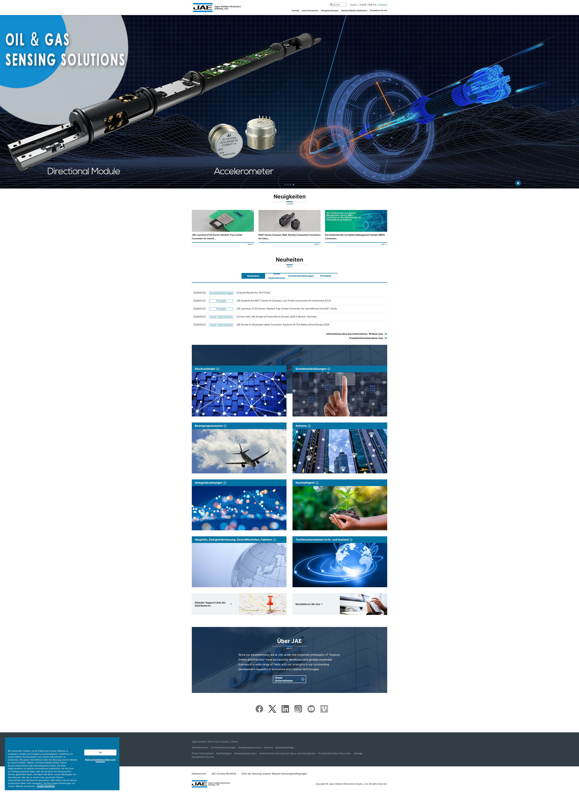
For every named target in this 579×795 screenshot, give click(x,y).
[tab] (253, 276)
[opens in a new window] (259, 707)
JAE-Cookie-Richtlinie (223, 773)
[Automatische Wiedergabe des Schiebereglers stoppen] (518, 183)
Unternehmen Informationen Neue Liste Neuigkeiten (287, 753)
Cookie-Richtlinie (45, 786)
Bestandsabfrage (285, 747)
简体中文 (372, 4)
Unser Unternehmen (203, 753)
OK (100, 752)
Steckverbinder (200, 747)
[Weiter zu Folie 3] (291, 184)
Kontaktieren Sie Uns (203, 757)
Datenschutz (199, 773)
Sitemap (358, 753)
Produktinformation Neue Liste (334, 753)
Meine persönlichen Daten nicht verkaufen (100, 760)
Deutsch (383, 4)
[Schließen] (114, 743)
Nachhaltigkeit (224, 753)
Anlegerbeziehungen (245, 753)
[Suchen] (331, 4)
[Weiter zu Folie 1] (285, 184)
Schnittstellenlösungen (223, 747)
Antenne (268, 747)
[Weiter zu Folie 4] (293, 184)
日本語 (362, 4)
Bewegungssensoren (249, 747)
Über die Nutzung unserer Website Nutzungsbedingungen (274, 773)
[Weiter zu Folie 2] (288, 185)
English (353, 4)
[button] (5, 101)
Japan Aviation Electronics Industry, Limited (215, 741)
